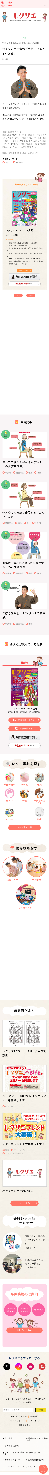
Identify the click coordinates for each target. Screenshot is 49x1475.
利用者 (8, 162)
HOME (14, 1417)
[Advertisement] (24, 330)
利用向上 (20, 162)
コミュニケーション (14, 1153)
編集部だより (25, 1425)
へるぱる (18, 1402)
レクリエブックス (17, 1421)
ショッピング (34, 1421)
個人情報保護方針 (12, 1446)
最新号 (24, 1417)
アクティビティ (21, 1150)
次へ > (31, 295)
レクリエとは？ (3, 6)
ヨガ (39, 473)
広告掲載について (36, 1460)
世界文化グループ (12, 1460)
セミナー (9, 1106)
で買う (31, 284)
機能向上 (20, 473)
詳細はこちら (24, 270)
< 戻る (18, 295)
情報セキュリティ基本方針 (37, 1439)
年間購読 (10, 5)
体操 (30, 473)
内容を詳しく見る (26, 720)
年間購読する (26, 728)
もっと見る (24, 1203)
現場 (7, 1150)
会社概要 (9, 1438)
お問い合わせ (34, 1452)
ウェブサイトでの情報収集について (13, 1453)
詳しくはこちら (24, 1330)
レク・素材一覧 (24, 827)
